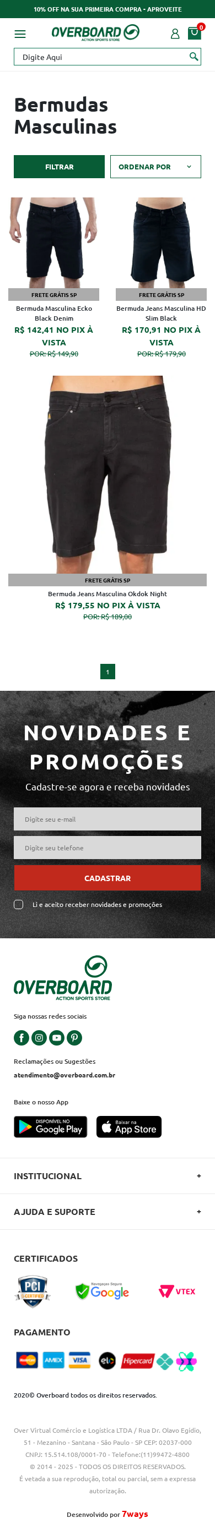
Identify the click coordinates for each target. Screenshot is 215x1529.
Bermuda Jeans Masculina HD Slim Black (161, 313)
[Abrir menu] (20, 32)
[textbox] (107, 56)
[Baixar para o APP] (55, 1128)
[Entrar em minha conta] (175, 32)
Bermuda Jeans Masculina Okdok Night (107, 593)
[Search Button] (194, 56)
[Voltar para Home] (96, 30)
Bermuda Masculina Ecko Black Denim (54, 313)
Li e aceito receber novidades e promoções (97, 904)
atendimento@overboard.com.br (64, 1074)
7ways (135, 1513)
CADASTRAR (107, 878)
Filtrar (59, 166)
